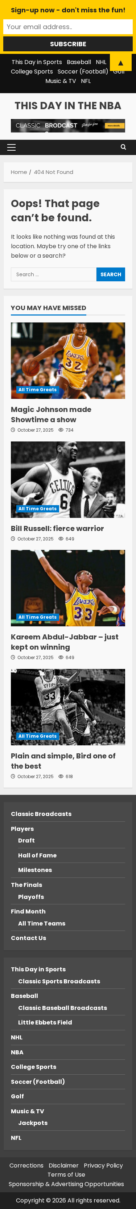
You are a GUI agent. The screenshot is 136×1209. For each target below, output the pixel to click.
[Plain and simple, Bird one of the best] (68, 707)
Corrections (26, 1165)
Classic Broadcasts (41, 814)
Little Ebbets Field (45, 1022)
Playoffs (31, 897)
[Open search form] (123, 147)
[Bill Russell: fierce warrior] (68, 479)
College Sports (32, 71)
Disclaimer (64, 1165)
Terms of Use (66, 1174)
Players (22, 829)
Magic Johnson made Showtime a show (51, 414)
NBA (17, 1052)
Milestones (35, 870)
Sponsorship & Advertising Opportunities (66, 1184)
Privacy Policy (103, 1165)
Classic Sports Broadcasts (59, 981)
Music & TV (60, 81)
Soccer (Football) (83, 71)
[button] (11, 147)
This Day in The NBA (68, 106)
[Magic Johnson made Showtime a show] (68, 360)
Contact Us (28, 938)
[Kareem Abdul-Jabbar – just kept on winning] (68, 588)
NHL (16, 1037)
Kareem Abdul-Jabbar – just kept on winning (65, 642)
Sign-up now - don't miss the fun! (68, 10)
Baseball (24, 996)
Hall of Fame (37, 855)
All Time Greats (37, 390)
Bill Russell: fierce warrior (57, 528)
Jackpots (33, 1123)
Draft (26, 840)
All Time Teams (41, 923)
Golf (119, 71)
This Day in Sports (38, 969)
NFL (86, 81)
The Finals (26, 885)
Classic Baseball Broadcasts (62, 1008)
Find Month (28, 911)
